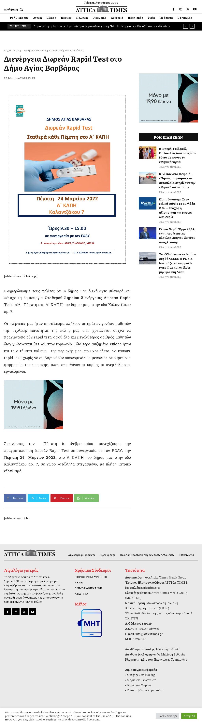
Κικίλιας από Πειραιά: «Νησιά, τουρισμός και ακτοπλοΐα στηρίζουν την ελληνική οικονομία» (177, 180)
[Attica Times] (26, 553)
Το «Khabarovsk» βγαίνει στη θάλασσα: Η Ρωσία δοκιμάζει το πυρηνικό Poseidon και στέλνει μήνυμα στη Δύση (177, 263)
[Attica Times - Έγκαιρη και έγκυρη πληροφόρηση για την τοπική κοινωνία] (101, 9)
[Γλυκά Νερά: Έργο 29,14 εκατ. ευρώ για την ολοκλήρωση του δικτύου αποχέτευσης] (147, 233)
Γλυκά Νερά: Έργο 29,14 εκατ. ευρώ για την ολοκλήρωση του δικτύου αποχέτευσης (177, 235)
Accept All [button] (189, 716)
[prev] (185, 26)
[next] (192, 26)
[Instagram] (181, 9)
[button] (14, 9)
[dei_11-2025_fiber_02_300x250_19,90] (67, 404)
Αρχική (7, 50)
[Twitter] (188, 9)
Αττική (17, 50)
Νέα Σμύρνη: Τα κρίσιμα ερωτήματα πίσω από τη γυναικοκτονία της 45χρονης (85, 26)
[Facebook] (173, 9)
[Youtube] (195, 9)
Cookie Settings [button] (167, 716)
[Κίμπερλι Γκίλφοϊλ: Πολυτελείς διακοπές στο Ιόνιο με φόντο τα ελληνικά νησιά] (147, 152)
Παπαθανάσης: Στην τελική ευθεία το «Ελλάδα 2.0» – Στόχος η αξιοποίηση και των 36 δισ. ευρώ (177, 208)
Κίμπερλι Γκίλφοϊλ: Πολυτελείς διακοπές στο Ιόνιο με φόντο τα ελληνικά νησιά (177, 155)
